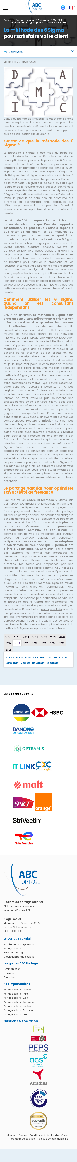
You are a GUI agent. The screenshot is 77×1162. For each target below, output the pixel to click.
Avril (35, 657)
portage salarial (51, 609)
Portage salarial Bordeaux (19, 1002)
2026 (8, 637)
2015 (44, 643)
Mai (42, 657)
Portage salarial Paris (16, 993)
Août (65, 657)
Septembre (12, 662)
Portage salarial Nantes (17, 1006)
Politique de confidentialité (52, 1138)
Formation (9, 977)
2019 (8, 643)
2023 (35, 637)
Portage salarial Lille (15, 1014)
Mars (28, 657)
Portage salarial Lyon (16, 998)
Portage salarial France (17, 989)
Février (19, 657)
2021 (53, 637)
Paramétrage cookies (22, 1138)
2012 (8, 650)
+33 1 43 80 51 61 (13, 931)
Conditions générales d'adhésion (48, 1135)
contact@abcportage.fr (17, 927)
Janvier (9, 657)
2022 (44, 637)
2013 (61, 643)
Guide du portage (14, 952)
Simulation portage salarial (19, 956)
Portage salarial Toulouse (18, 1010)
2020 (62, 637)
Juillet (56, 657)
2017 (26, 643)
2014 (53, 643)
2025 (17, 637)
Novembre (38, 662)
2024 (26, 637)
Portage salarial (13, 948)
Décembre (52, 662)
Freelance (9, 973)
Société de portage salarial (20, 944)
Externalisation (12, 969)
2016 (35, 643)
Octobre (25, 662)
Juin (48, 657)
